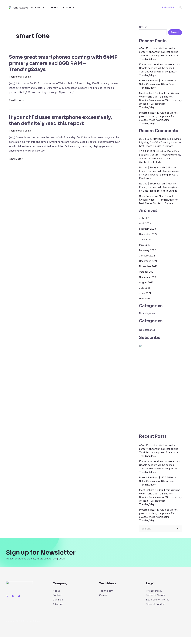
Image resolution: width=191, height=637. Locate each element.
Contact (57, 595)
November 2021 (148, 266)
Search (143, 26)
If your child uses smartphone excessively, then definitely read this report (60, 120)
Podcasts (68, 7)
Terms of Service (155, 595)
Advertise (58, 604)
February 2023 (147, 228)
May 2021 (144, 298)
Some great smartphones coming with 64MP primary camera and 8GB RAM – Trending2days (63, 63)
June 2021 (145, 293)
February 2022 (147, 250)
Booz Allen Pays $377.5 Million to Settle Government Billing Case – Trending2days (158, 84)
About (56, 590)
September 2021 (148, 277)
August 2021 (146, 282)
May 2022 (144, 244)
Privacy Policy (154, 590)
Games (54, 7)
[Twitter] (19, 596)
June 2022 (145, 239)
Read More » (16, 100)
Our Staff (58, 599)
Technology (38, 7)
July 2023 (144, 218)
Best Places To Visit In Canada (156, 145)
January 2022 (147, 255)
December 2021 (148, 260)
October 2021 (146, 271)
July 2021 (144, 287)
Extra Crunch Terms (157, 599)
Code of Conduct (155, 604)
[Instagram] (7, 596)
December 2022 (148, 234)
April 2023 (145, 223)
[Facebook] (13, 596)
